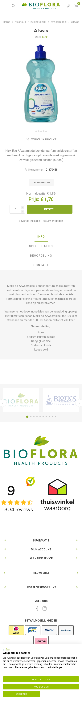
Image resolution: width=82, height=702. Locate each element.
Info (41, 236)
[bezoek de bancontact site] (33, 634)
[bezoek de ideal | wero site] (16, 634)
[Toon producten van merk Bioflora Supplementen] (21, 400)
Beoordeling (41, 255)
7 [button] (46, 416)
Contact (41, 265)
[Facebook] (37, 608)
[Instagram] (45, 608)
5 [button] (40, 416)
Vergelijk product (43, 139)
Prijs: (33, 199)
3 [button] (34, 416)
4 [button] (37, 416)
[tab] (41, 237)
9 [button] (52, 416)
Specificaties (41, 246)
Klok (44, 37)
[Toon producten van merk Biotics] (61, 400)
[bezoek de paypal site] (49, 634)
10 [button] (55, 416)
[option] (21, 400)
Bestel (49, 209)
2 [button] (30, 416)
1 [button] (27, 417)
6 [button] (43, 416)
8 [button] (49, 416)
